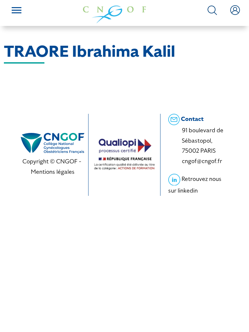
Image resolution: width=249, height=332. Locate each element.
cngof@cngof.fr (202, 161)
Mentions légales (53, 171)
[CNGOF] (114, 13)
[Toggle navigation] (16, 11)
